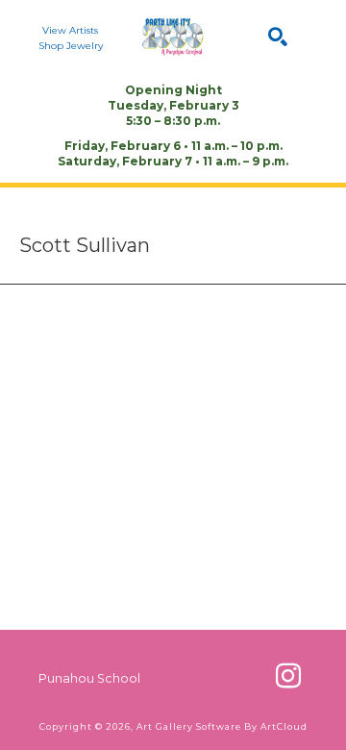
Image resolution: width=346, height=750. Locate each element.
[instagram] (288, 675)
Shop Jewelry (70, 45)
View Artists (70, 30)
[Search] (277, 36)
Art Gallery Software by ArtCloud (222, 726)
